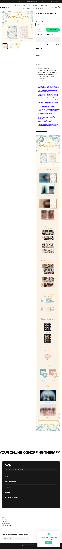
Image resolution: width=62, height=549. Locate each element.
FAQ (3, 517)
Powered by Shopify (15, 545)
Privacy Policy (5, 521)
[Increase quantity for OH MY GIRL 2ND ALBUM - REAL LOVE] (42, 29)
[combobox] (55, 1)
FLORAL (38, 24)
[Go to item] (5, 46)
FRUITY (44, 24)
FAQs (13, 469)
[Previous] (19, 1)
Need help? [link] (57, 44)
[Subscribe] (27, 538)
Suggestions (5, 519)
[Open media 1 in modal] (17, 26)
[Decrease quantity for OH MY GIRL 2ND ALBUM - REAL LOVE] (37, 29)
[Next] (42, 1)
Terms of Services (6, 523)
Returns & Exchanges (6, 525)
